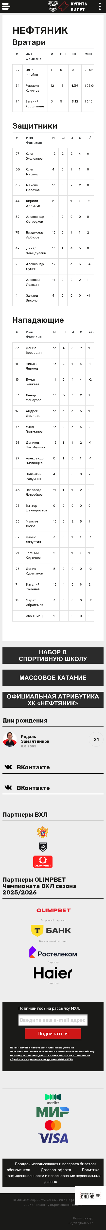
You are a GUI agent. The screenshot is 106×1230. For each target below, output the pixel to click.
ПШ (63, 54)
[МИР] (52, 1112)
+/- (90, 138)
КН (73, 54)
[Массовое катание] (53, 677)
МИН (88, 54)
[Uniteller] (53, 1098)
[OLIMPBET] (43, 861)
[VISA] (53, 1138)
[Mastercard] (53, 1125)
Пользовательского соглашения (32, 1051)
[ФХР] (43, 831)
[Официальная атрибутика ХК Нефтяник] (53, 699)
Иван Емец (34, 616)
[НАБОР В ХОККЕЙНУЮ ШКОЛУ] (53, 655)
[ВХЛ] (43, 846)
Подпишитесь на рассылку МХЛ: (49, 1008)
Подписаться (53, 1034)
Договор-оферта (56, 1170)
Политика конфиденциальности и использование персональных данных (53, 1176)
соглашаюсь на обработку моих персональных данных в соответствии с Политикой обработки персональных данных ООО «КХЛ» (52, 1055)
